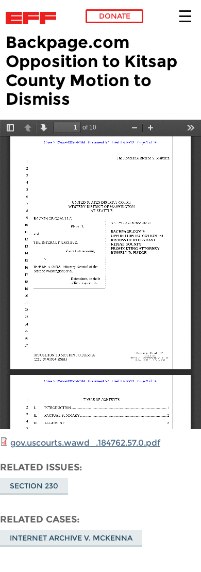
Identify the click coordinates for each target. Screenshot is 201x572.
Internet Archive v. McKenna (71, 538)
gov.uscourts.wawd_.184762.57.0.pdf (85, 443)
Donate (114, 16)
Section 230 (34, 486)
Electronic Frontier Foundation (34, 18)
